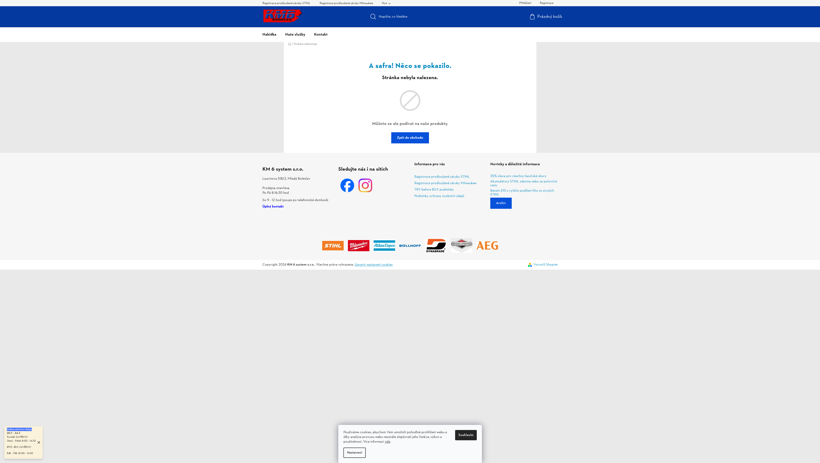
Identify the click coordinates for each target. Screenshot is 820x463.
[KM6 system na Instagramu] (365, 185)
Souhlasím (466, 435)
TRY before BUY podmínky (434, 189)
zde (387, 441)
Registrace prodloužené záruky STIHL (286, 3)
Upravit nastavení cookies (374, 264)
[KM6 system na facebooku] (347, 185)
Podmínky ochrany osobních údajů (439, 196)
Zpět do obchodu (410, 137)
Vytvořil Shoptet (545, 264)
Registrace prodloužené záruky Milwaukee (346, 3)
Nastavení (354, 452)
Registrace (547, 3)
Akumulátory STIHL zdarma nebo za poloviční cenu (523, 183)
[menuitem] (269, 34)
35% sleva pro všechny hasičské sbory (518, 176)
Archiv (501, 203)
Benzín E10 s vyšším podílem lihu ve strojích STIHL (522, 193)
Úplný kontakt (273, 207)
